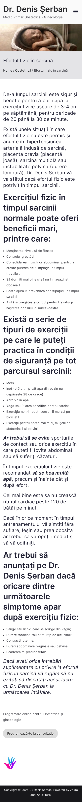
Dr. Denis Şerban (35, 9)
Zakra (74, 789)
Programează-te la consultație (30, 733)
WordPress (43, 794)
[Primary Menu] (75, 12)
